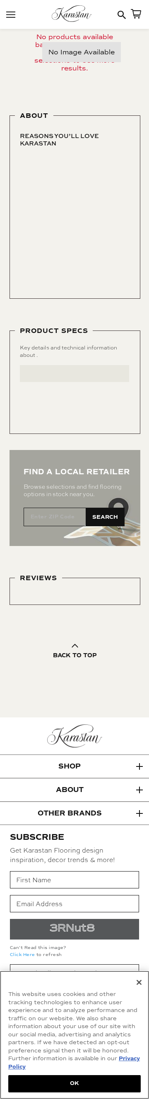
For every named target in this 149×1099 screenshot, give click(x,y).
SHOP (69, 766)
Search (105, 517)
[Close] (139, 982)
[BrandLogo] (74, 14)
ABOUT (70, 789)
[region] (74, 1035)
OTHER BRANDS (70, 813)
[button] (74, 766)
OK (74, 1083)
